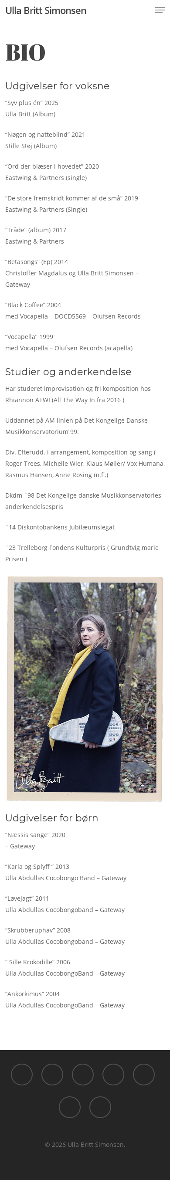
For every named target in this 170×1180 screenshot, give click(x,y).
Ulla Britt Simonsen (45, 10)
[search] (142, 10)
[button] (160, 10)
